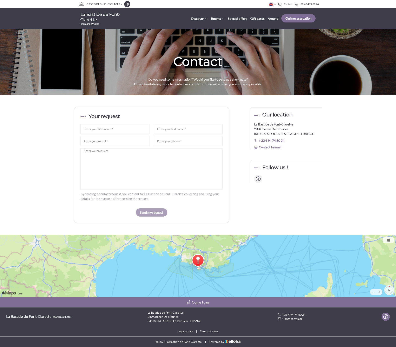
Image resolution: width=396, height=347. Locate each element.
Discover (197, 18)
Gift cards (257, 18)
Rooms (216, 18)
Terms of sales (209, 331)
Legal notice (185, 331)
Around (273, 18)
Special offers (237, 18)
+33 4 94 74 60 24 (293, 314)
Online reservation (298, 18)
